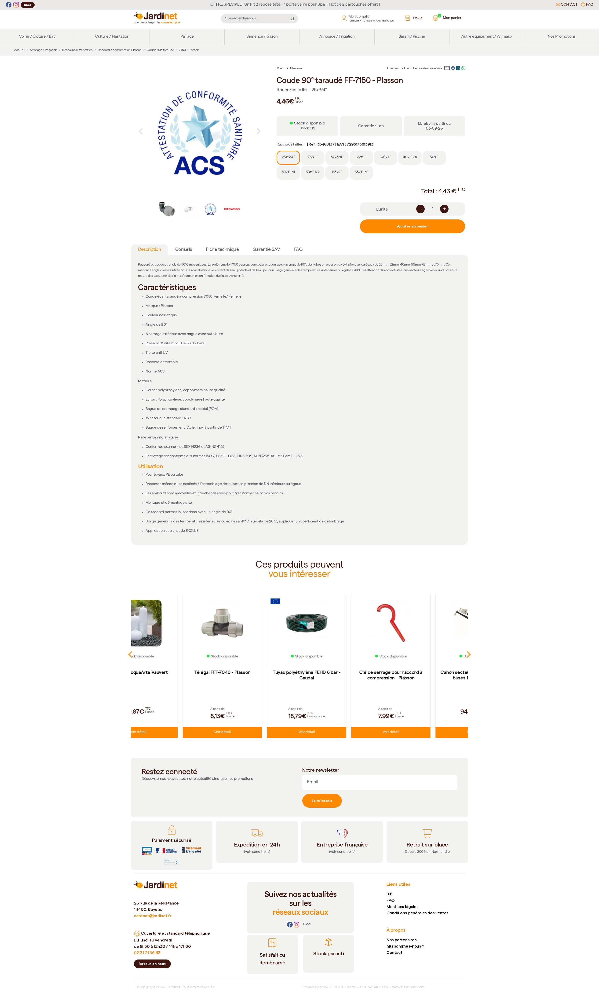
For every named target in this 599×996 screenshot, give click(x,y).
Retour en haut (152, 964)
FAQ (589, 5)
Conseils (183, 250)
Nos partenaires (402, 940)
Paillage (187, 37)
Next (258, 131)
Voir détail (173, 732)
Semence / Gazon (262, 37)
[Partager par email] (447, 67)
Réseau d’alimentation (77, 50)
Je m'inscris (322, 801)
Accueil (19, 50)
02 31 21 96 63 (147, 952)
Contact (568, 5)
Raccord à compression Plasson (120, 50)
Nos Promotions (562, 37)
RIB (390, 894)
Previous (140, 131)
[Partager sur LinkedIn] (458, 67)
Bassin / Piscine (411, 37)
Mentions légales (402, 906)
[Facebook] (8, 5)
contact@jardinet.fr (152, 915)
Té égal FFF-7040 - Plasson (173, 672)
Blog (27, 4)
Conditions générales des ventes (418, 913)
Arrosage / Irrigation (337, 37)
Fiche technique (222, 250)
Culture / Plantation (112, 37)
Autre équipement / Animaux (486, 37)
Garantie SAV (266, 250)
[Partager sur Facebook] (453, 67)
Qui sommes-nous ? (405, 946)
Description (149, 250)
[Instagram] (16, 5)
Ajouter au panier (412, 226)
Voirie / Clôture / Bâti (37, 37)
